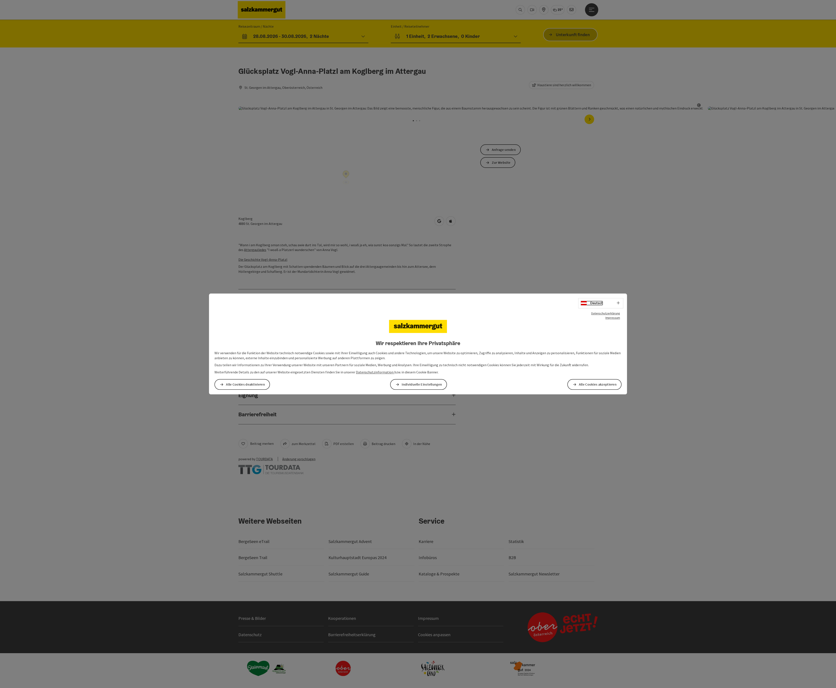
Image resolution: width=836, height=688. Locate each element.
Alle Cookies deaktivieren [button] (245, 384)
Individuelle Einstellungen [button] (422, 384)
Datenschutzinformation (375, 372)
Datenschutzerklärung (605, 313)
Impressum (612, 318)
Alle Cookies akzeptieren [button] (598, 384)
